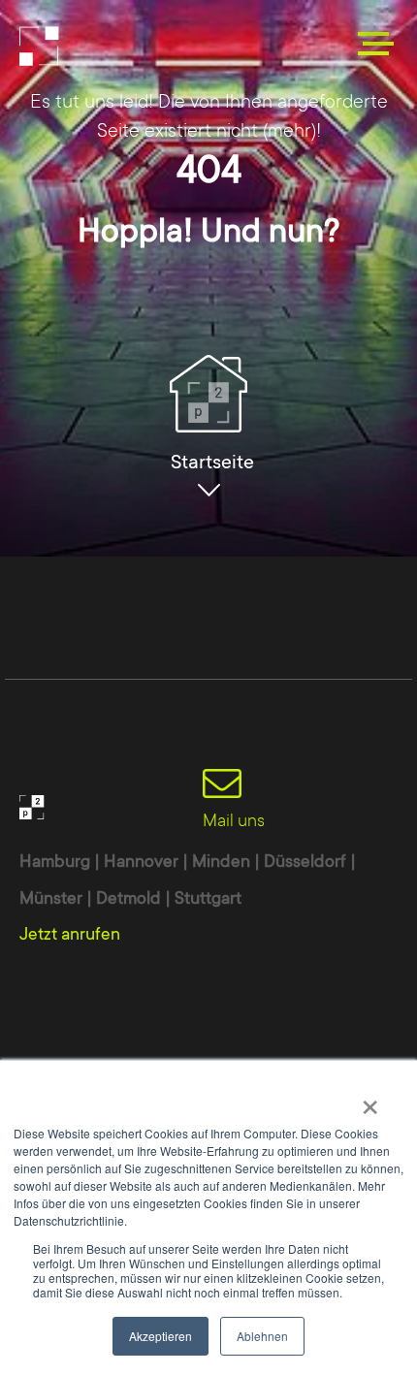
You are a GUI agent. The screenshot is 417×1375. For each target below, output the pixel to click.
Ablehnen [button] (262, 1335)
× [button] (370, 1100)
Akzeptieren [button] (160, 1335)
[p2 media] (116, 46)
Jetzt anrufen (69, 933)
